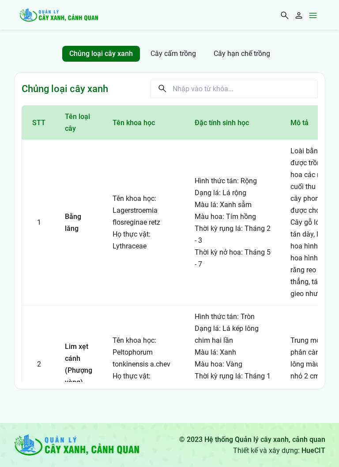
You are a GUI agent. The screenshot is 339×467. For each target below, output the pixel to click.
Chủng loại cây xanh (101, 53)
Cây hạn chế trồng (242, 53)
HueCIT (313, 450)
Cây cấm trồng (173, 53)
